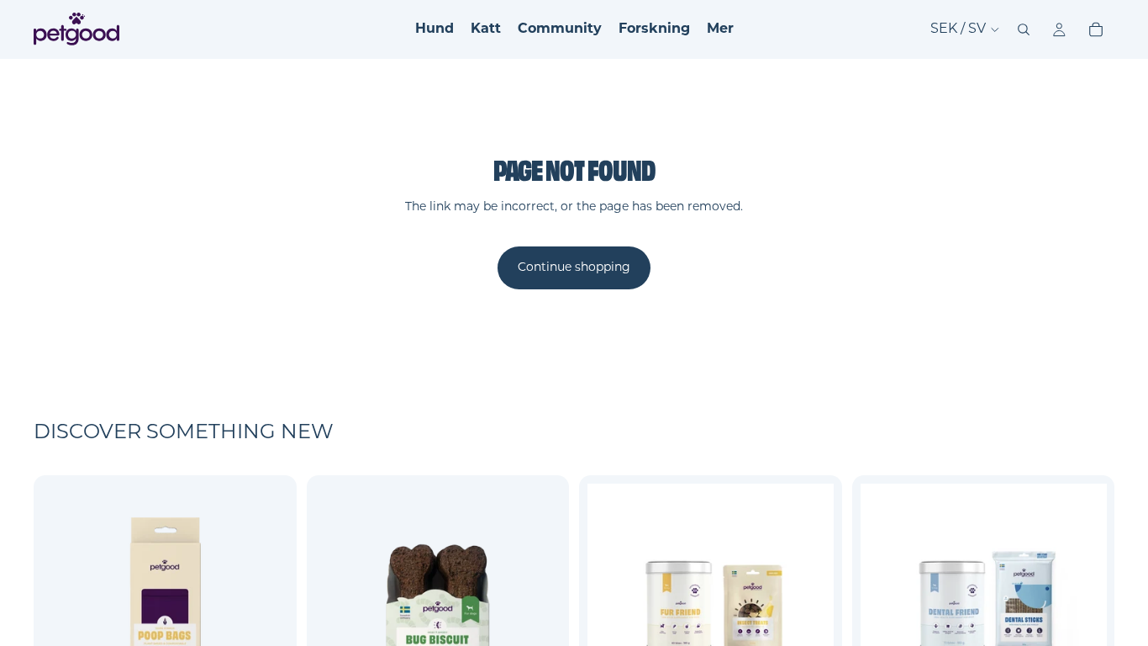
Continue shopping (574, 268)
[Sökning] (1023, 29)
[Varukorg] (1095, 29)
